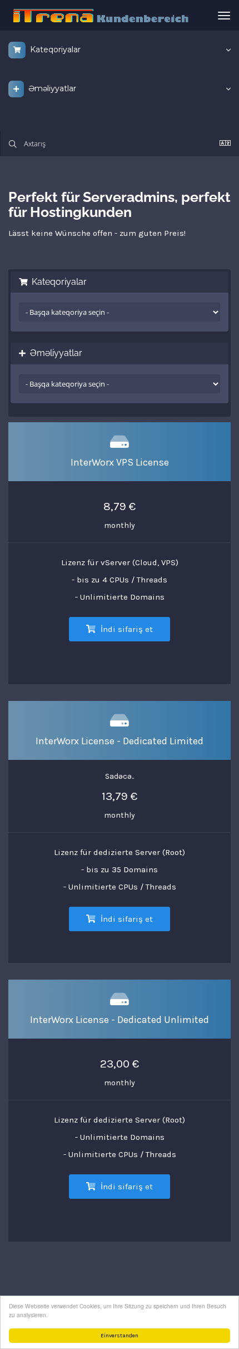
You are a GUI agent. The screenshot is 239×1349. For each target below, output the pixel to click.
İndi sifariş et (125, 629)
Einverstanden (119, 1335)
